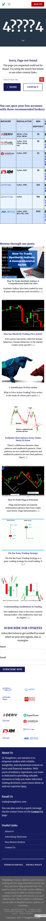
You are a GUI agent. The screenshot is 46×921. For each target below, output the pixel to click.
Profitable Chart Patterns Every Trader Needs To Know (23, 439)
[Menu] (9, 4)
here (23, 786)
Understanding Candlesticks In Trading (23, 607)
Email (3, 657)
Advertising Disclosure (16, 837)
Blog (14, 913)
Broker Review (19, 909)
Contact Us (37, 811)
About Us (9, 831)
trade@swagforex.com (14, 801)
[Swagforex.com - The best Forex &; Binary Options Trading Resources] (4, 4)
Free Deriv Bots (33, 911)
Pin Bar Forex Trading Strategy (23, 553)
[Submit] (41, 79)
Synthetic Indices (13, 911)
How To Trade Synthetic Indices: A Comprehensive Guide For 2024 (23, 282)
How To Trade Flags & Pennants (23, 500)
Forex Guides (26, 913)
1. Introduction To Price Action (23, 387)
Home (6, 909)
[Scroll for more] (23, 40)
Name (3, 646)
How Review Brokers (15, 842)
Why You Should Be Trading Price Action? (23, 334)
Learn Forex (35, 909)
